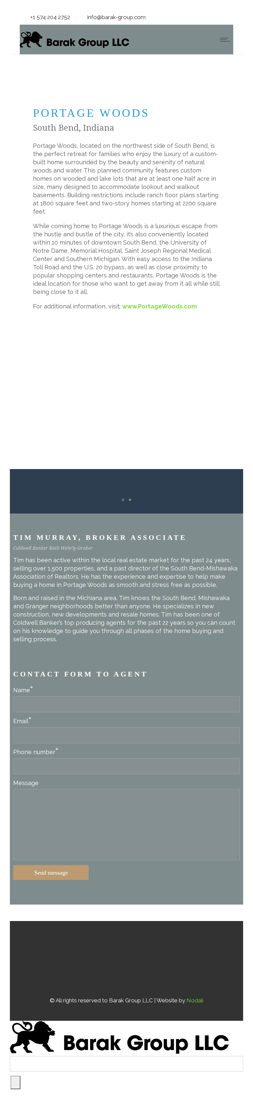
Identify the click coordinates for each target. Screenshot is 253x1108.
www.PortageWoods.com (159, 306)
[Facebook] (93, 959)
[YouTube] (160, 959)
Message (26, 782)
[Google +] (109, 959)
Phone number (34, 752)
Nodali (194, 1000)
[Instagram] (126, 959)
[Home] (74, 45)
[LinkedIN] (143, 959)
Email (20, 721)
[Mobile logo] (119, 1051)
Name (21, 690)
